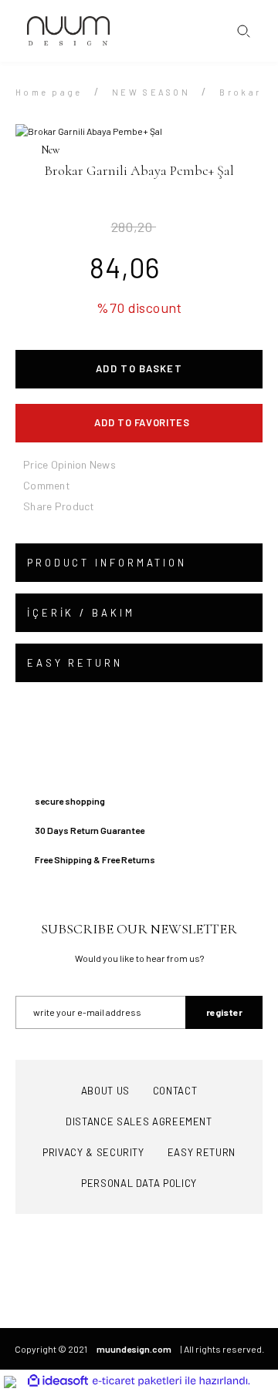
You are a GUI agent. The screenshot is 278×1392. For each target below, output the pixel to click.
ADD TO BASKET (139, 368)
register (224, 1012)
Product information (107, 562)
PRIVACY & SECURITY (93, 1152)
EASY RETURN (75, 663)
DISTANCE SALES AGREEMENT (139, 1121)
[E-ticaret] (137, 1381)
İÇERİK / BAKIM (81, 613)
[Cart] (259, 31)
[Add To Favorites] (139, 423)
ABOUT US (105, 1090)
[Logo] (68, 31)
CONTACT (175, 1090)
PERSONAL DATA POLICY (139, 1183)
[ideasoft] (58, 1381)
